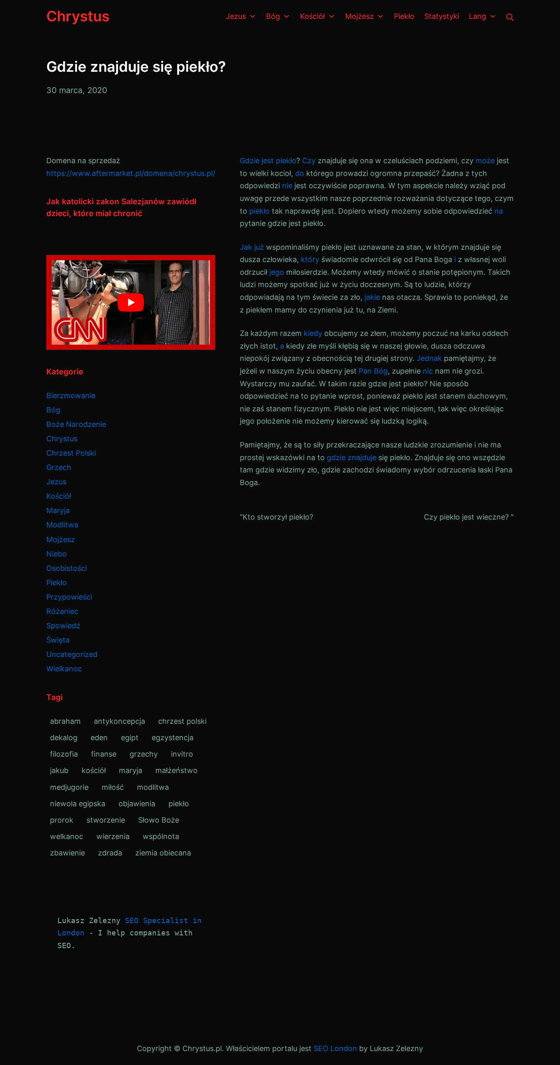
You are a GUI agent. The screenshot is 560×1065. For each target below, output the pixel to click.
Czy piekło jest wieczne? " (469, 517)
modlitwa (153, 787)
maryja (130, 770)
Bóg (53, 410)
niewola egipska (77, 803)
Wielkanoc (64, 668)
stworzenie (106, 820)
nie (287, 185)
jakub (59, 770)
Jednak (429, 358)
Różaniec (62, 611)
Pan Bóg (373, 371)
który (310, 259)
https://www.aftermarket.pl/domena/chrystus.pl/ (130, 173)
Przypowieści (69, 597)
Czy (309, 160)
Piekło (56, 582)
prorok (61, 820)
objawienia (136, 803)
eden (99, 737)
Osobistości (66, 568)
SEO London (335, 1048)
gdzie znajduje (351, 457)
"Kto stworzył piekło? (276, 517)
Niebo (56, 554)
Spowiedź (63, 625)
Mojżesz (60, 539)
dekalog (63, 737)
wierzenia (113, 836)
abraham (65, 721)
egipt (130, 737)
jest (268, 160)
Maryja (58, 510)
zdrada (110, 852)
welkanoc (66, 836)
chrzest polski (182, 721)
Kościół (58, 496)
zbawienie (67, 852)
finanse (103, 754)
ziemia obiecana (163, 852)
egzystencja (172, 737)
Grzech (58, 467)
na (498, 211)
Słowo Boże (158, 820)
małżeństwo (176, 770)
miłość (113, 787)
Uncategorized (72, 654)
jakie (372, 297)
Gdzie (250, 160)
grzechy (144, 754)
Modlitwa (62, 524)
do (299, 173)
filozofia (64, 754)
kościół (94, 770)
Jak (246, 247)
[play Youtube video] (130, 302)
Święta (58, 640)
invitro (182, 754)
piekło (286, 160)
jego (276, 272)
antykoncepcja (119, 721)
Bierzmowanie (71, 395)
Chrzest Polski (71, 453)
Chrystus (61, 438)
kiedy (313, 333)
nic (428, 371)
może (485, 160)
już (259, 247)
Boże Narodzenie (76, 424)
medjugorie (69, 787)
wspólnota (161, 836)
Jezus (56, 481)
